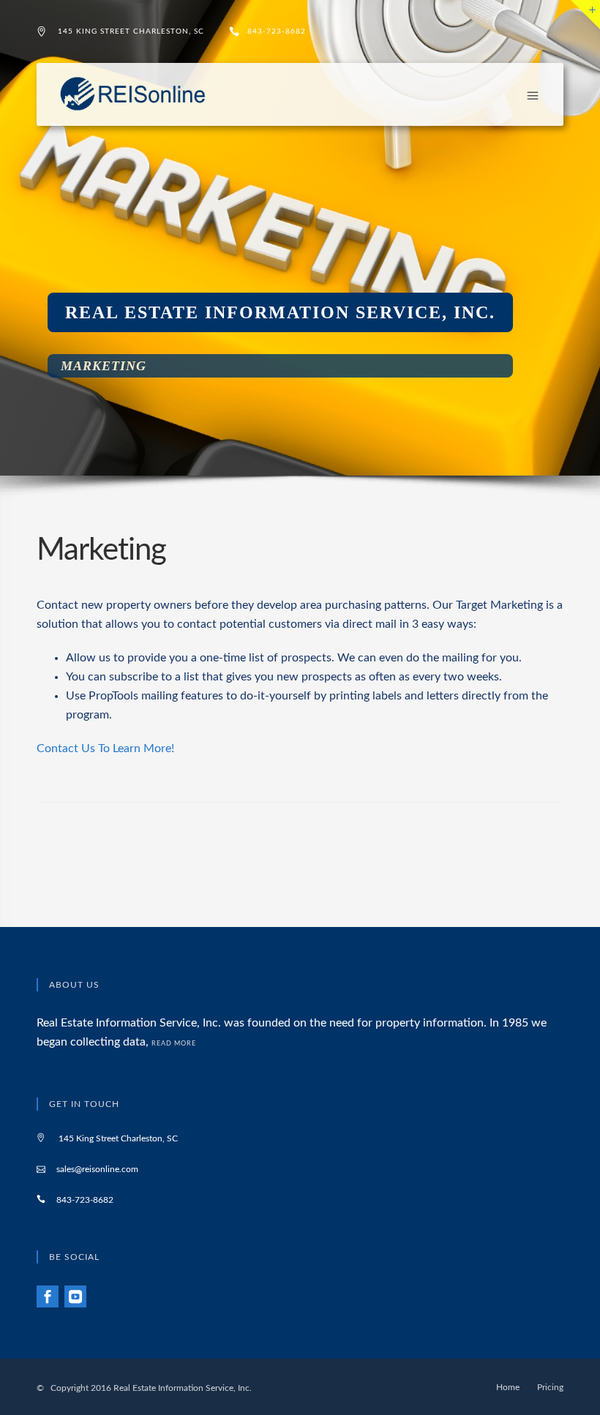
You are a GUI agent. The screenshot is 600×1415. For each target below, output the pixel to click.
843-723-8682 (276, 31)
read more (174, 1043)
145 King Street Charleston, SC (131, 31)
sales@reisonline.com (97, 1169)
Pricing (550, 1387)
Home (508, 1387)
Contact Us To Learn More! (105, 748)
